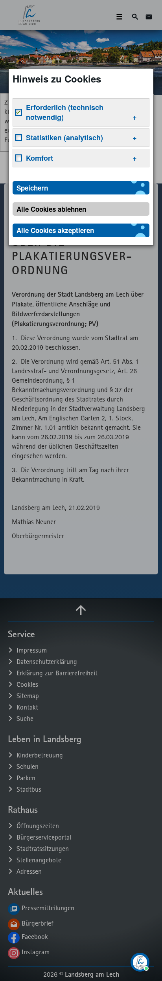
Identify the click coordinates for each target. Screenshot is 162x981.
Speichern (32, 188)
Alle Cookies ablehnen (51, 209)
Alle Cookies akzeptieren (55, 230)
